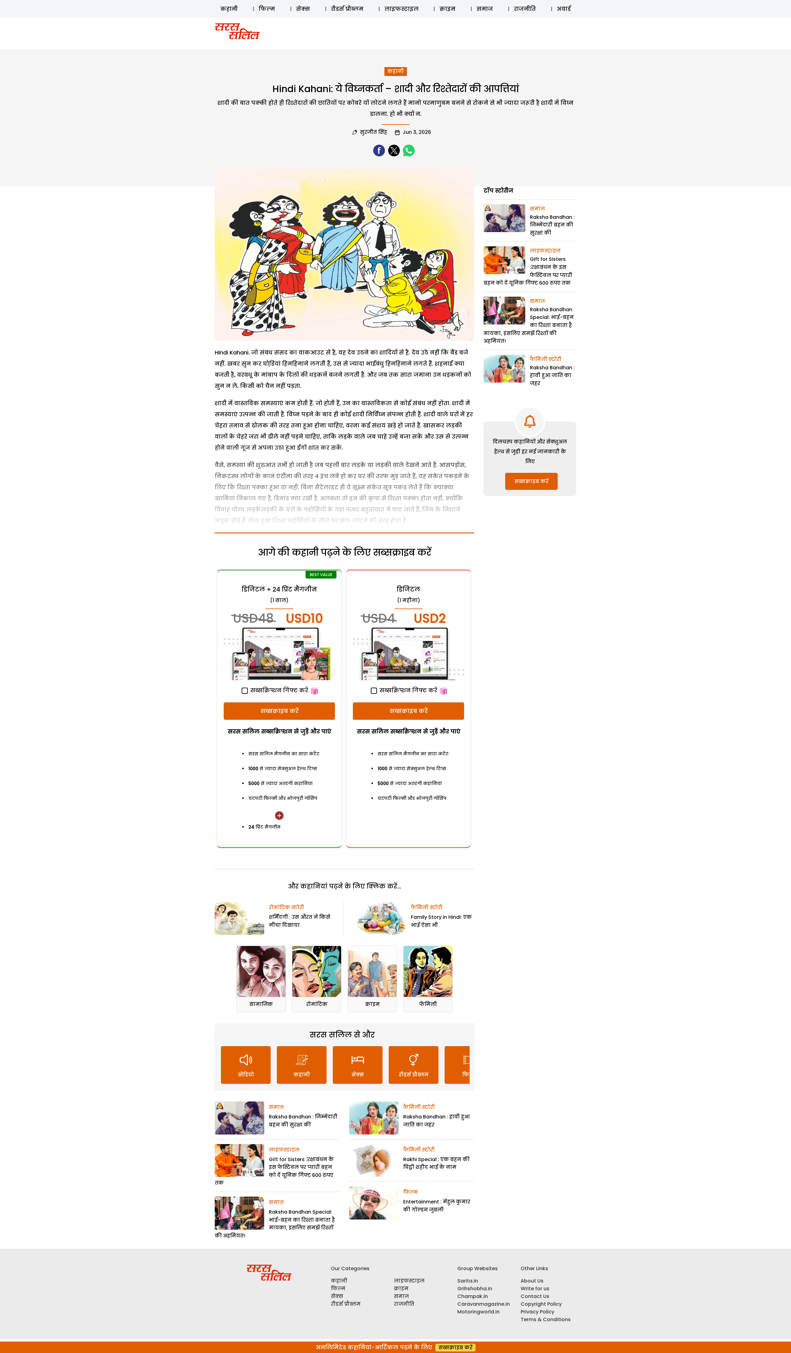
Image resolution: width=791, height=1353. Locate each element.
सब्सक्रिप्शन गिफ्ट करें (278, 690)
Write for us (535, 1288)
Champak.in (472, 1296)
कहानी (229, 9)
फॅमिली (428, 1004)
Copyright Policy (541, 1304)
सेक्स (303, 9)
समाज (484, 9)
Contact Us (535, 1296)
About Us (532, 1280)
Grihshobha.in (474, 1288)
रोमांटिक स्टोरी (286, 907)
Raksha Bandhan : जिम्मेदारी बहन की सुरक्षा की (552, 225)
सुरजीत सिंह (373, 132)
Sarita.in (467, 1280)
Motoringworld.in (478, 1311)
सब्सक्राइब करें (279, 711)
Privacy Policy (537, 1311)
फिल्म (267, 9)
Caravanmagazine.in (483, 1304)
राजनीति (525, 9)
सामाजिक (261, 1004)
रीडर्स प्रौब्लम (347, 9)
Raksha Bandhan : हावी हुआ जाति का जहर (552, 375)
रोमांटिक (317, 1004)
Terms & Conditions (546, 1319)
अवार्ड (564, 9)
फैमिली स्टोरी (426, 907)
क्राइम (447, 9)
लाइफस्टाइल (401, 9)
